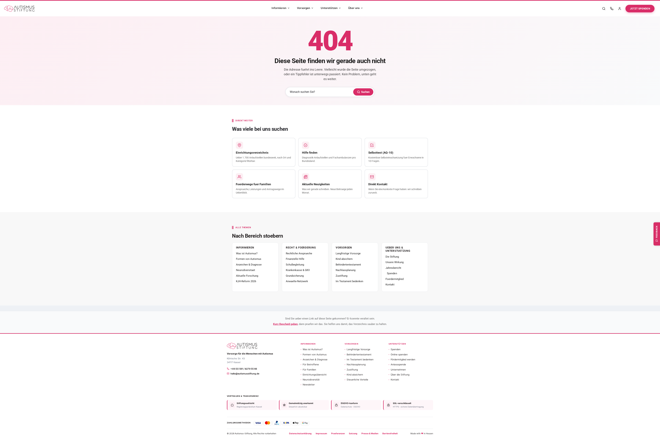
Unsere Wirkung (395, 262)
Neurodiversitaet (245, 270)
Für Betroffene (311, 364)
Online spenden (399, 354)
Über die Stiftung (400, 374)
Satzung (353, 433)
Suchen (365, 91)
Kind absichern (344, 258)
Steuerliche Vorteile (357, 379)
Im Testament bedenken (349, 281)
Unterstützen (329, 8)
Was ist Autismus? (246, 253)
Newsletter (309, 384)
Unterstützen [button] (397, 344)
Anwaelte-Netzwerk (297, 281)
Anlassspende (398, 364)
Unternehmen (398, 369)
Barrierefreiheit (390, 433)
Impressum (321, 433)
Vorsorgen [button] (351, 344)
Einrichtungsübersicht (315, 374)
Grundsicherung (295, 275)
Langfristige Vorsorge (348, 253)
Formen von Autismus (248, 258)
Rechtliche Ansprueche (299, 253)
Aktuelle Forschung (247, 275)
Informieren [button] (308, 344)
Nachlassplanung (345, 270)
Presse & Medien (369, 433)
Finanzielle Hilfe (295, 258)
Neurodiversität (311, 379)
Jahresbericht (393, 267)
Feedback (656, 231)
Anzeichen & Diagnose (249, 264)
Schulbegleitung (295, 264)
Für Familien (309, 369)
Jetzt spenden (640, 8)
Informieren (279, 8)
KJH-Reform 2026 (246, 281)
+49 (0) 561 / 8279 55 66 (243, 368)
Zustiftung (341, 275)
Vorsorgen (303, 8)
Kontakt (390, 284)
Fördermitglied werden (403, 359)
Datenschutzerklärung (300, 433)
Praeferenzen (338, 433)
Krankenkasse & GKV (298, 270)
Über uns (354, 8)
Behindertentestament (348, 264)
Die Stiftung (392, 256)
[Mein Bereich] (619, 8)
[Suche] (603, 8)
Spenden (392, 273)
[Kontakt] (611, 8)
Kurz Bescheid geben (285, 324)
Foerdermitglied (395, 279)
